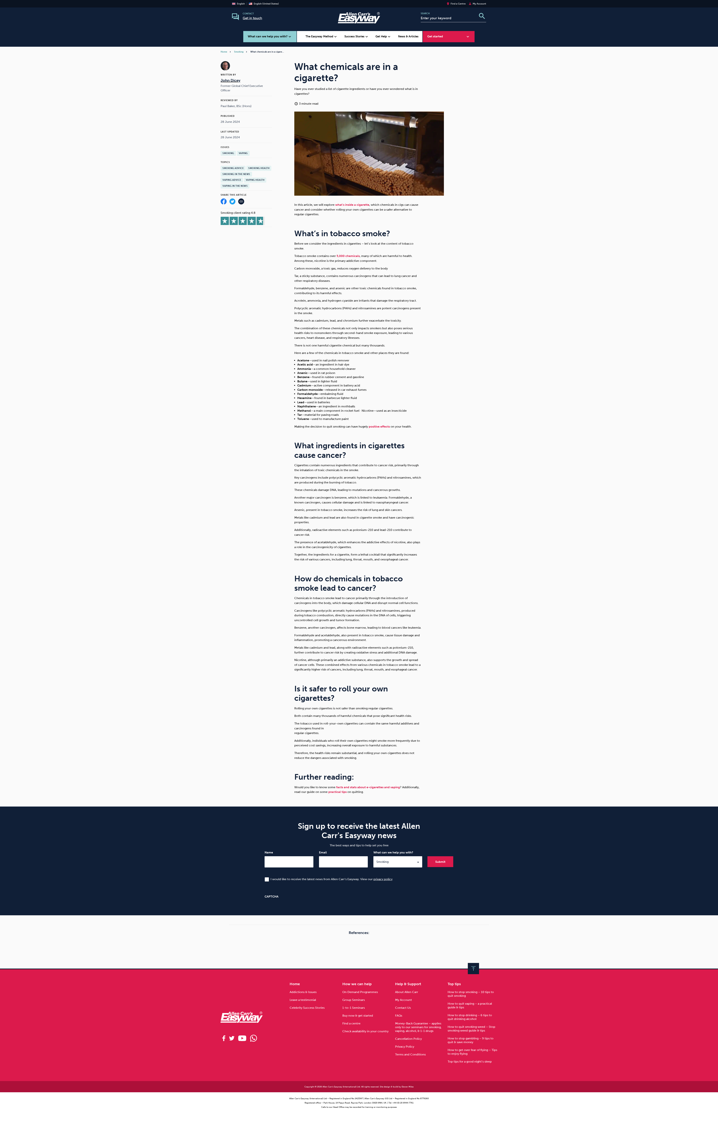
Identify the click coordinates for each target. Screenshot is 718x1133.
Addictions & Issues (303, 992)
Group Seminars (353, 1000)
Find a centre (351, 1023)
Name (269, 852)
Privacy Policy (404, 1046)
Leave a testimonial (303, 1000)
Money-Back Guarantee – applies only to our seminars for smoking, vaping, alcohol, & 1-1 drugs (418, 1027)
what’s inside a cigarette (352, 204)
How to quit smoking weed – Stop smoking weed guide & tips (471, 1028)
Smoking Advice (233, 168)
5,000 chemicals (348, 256)
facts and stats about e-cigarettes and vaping (368, 787)
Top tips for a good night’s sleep (470, 1061)
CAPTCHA (271, 896)
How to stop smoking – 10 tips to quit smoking (471, 994)
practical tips (337, 792)
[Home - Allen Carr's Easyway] (359, 21)
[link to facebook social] (223, 1038)
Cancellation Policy (408, 1038)
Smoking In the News (236, 174)
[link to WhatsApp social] (253, 1038)
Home (224, 51)
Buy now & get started (357, 1015)
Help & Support (408, 984)
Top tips (454, 984)
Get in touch (252, 18)
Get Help (383, 36)
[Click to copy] (241, 202)
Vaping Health (255, 180)
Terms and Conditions (410, 1054)
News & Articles (408, 36)
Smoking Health (258, 168)
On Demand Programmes (360, 992)
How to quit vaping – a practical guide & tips (470, 1005)
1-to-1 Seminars (353, 1007)
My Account (403, 1000)
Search (425, 13)
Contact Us (403, 1007)
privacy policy (382, 879)
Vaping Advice (232, 180)
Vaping (243, 153)
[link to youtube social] (242, 1038)
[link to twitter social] (232, 1038)
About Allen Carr (406, 992)
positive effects (379, 426)
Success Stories (356, 36)
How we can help (357, 984)
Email (323, 852)
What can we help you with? (393, 852)
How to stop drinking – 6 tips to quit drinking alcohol (470, 1017)
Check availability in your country (365, 1031)
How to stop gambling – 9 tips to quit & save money (470, 1040)
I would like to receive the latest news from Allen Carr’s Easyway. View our (331, 879)
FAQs (398, 1015)
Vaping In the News (235, 186)
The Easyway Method (322, 36)
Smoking (238, 51)
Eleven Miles (408, 1087)
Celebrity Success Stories (307, 1007)
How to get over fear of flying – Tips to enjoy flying (472, 1051)
